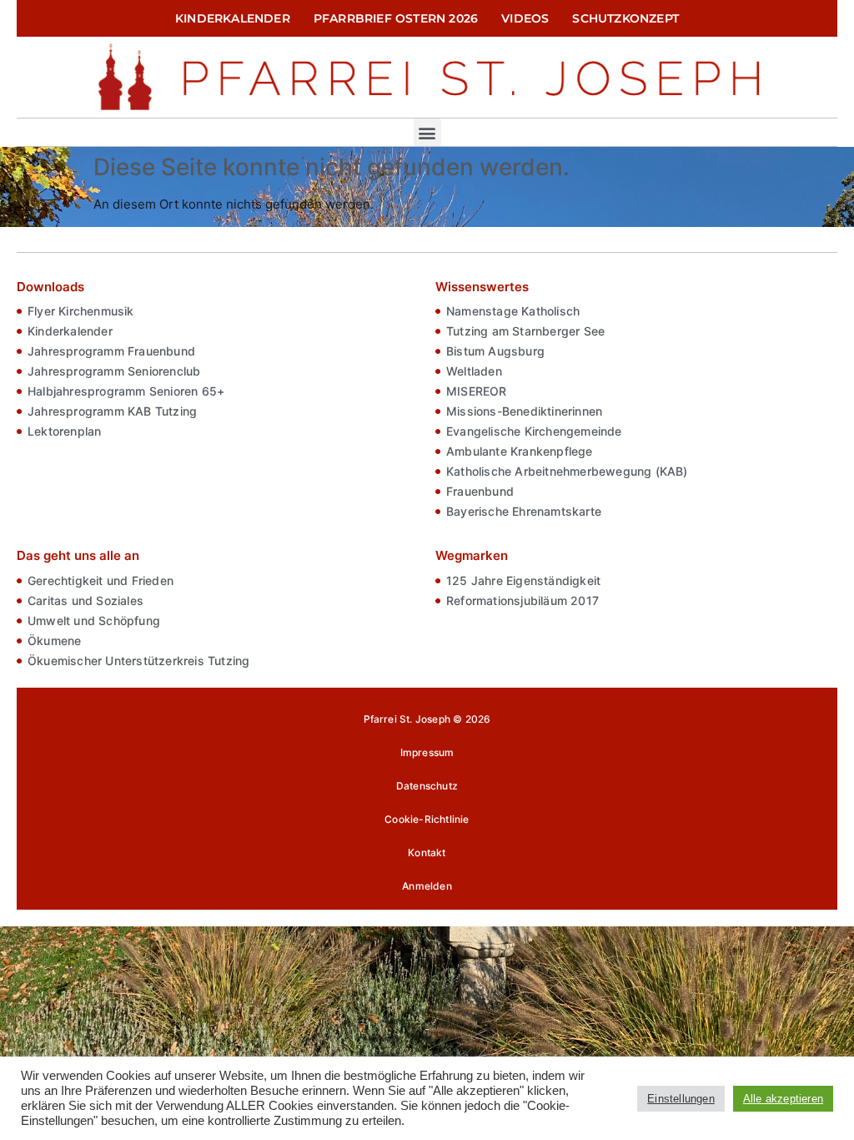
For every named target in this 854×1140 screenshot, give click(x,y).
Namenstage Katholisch (513, 311)
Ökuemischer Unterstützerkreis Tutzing (138, 660)
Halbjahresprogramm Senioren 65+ (126, 391)
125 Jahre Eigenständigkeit (523, 580)
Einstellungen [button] (681, 1098)
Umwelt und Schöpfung (94, 620)
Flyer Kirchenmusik (81, 311)
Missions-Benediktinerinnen (524, 411)
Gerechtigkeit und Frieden (100, 580)
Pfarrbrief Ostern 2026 (396, 18)
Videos (525, 18)
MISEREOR (476, 391)
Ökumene (54, 640)
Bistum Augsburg (495, 351)
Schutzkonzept (625, 18)
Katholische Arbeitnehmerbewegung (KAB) (567, 471)
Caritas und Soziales (85, 600)
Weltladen (474, 371)
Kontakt (426, 852)
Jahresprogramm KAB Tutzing (112, 411)
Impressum (427, 752)
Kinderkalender (232, 18)
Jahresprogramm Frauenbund (111, 351)
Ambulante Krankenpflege (519, 451)
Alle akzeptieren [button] (783, 1098)
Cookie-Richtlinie (426, 819)
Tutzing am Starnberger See (525, 331)
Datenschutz (427, 785)
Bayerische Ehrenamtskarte (523, 511)
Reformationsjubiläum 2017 (522, 600)
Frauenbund (480, 491)
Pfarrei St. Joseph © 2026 (427, 719)
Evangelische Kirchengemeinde (534, 431)
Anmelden (427, 886)
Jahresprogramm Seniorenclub (114, 371)
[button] (427, 132)
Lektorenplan (64, 431)
